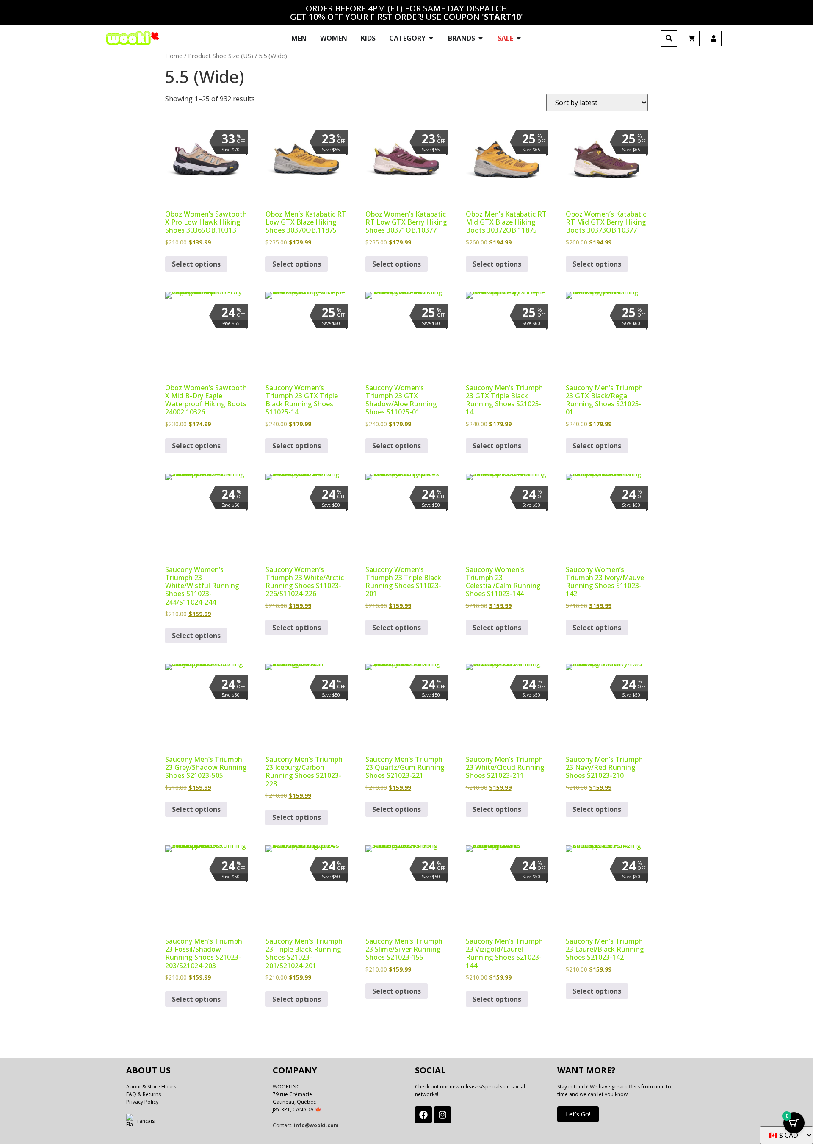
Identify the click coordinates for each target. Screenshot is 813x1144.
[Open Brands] (480, 38)
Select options (196, 264)
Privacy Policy (142, 1101)
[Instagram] (442, 1114)
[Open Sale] (518, 38)
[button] (669, 38)
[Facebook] (423, 1114)
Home (174, 55)
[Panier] (692, 38)
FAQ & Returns (143, 1094)
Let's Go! (578, 1114)
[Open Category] (431, 38)
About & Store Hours (151, 1086)
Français (145, 1121)
